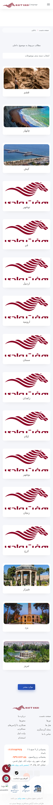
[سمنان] (26, 346)
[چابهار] (26, 116)
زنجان (26, 512)
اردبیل (26, 283)
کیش (26, 168)
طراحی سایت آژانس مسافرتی (32, 803)
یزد (26, 627)
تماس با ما (46, 734)
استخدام (21, 738)
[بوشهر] (26, 460)
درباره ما (21, 716)
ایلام (26, 436)
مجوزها (22, 721)
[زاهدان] (26, 384)
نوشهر (26, 207)
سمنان (26, 360)
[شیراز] (26, 575)
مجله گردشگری (44, 730)
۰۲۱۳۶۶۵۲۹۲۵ (14, 749)
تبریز (26, 665)
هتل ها (48, 725)
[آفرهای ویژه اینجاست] (6, 778)
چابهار (26, 130)
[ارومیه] (26, 307)
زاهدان (26, 398)
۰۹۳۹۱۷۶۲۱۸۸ (19, 757)
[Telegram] (37, 773)
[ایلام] (26, 422)
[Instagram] (30, 773)
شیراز (26, 589)
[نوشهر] (26, 193)
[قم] (26, 231)
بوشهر (26, 474)
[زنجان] (26, 499)
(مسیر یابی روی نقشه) (19, 765)
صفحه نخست (44, 30)
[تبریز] (26, 651)
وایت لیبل (21, 733)
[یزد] (26, 613)
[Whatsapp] (23, 773)
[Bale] (16, 772)
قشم (26, 92)
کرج (26, 551)
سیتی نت (12, 803)
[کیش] (26, 154)
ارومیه (26, 321)
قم (26, 245)
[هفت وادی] (16, 5)
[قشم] (26, 78)
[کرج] (26, 537)
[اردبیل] (26, 269)
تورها (49, 721)
